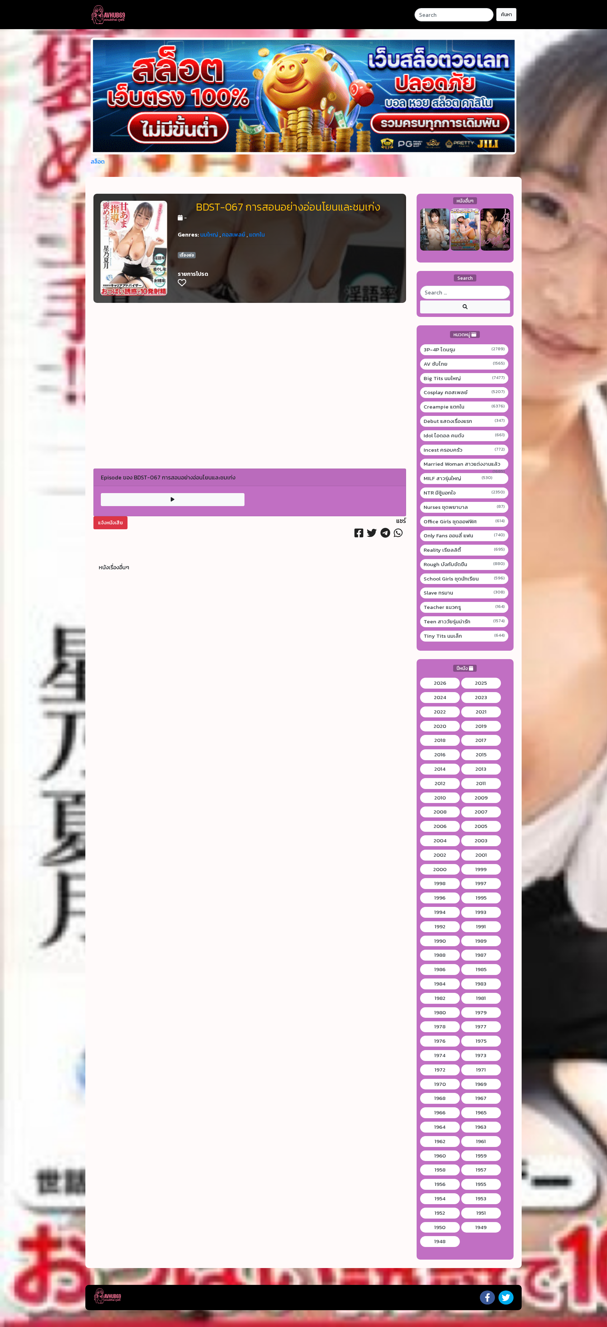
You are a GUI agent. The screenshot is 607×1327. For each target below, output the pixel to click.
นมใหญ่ (209, 234)
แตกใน (257, 234)
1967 (481, 1098)
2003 (481, 840)
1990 (440, 941)
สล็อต (98, 161)
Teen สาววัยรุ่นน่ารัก (464, 621)
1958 (440, 1170)
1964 (439, 1127)
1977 (481, 1026)
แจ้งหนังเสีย (110, 522)
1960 (440, 1156)
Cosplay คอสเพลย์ (464, 392)
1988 (439, 955)
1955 (481, 1184)
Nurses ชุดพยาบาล (464, 507)
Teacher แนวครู (464, 607)
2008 (439, 812)
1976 (439, 1041)
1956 (440, 1184)
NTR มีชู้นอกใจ (464, 493)
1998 (439, 883)
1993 (481, 912)
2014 (439, 769)
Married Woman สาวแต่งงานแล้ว (464, 464)
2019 (481, 726)
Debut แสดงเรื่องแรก (464, 421)
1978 (439, 1026)
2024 (440, 697)
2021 (481, 712)
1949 (481, 1227)
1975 (481, 1041)
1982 (440, 998)
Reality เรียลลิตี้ (464, 550)
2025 (481, 683)
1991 (481, 926)
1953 (481, 1198)
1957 (481, 1170)
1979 (481, 1012)
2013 (481, 769)
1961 (481, 1141)
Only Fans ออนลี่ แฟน (464, 535)
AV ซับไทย (464, 364)
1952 (440, 1213)
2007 (481, 812)
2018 (439, 740)
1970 (440, 1084)
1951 (481, 1213)
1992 (440, 926)
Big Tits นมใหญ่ (464, 378)
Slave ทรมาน (464, 593)
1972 (440, 1070)
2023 (481, 697)
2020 (439, 726)
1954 (440, 1198)
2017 (481, 740)
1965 (481, 1112)
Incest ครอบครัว (464, 450)
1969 (481, 1084)
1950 (439, 1227)
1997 (481, 883)
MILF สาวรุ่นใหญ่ (458, 478)
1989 (481, 941)
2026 (440, 683)
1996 (439, 898)
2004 (439, 840)
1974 (439, 1055)
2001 (481, 855)
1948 (439, 1241)
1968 (439, 1098)
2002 (439, 855)
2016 (439, 754)
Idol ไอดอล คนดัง (464, 435)
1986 (439, 969)
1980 (440, 1012)
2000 (439, 869)
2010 (440, 798)
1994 (439, 912)
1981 (481, 998)
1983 (481, 984)
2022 (440, 712)
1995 (481, 898)
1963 (481, 1127)
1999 (481, 869)
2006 (439, 826)
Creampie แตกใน (464, 407)
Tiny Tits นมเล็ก (464, 636)
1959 (481, 1156)
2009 (481, 798)
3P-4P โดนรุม (464, 349)
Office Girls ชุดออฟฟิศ (464, 521)
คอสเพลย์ (233, 234)
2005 (481, 826)
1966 (439, 1112)
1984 (439, 984)
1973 (481, 1055)
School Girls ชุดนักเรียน (464, 579)
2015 (481, 754)
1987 (481, 955)
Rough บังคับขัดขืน (464, 564)
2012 (440, 783)
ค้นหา (506, 14)
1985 (481, 969)
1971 (481, 1070)
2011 (481, 783)
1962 (440, 1141)
